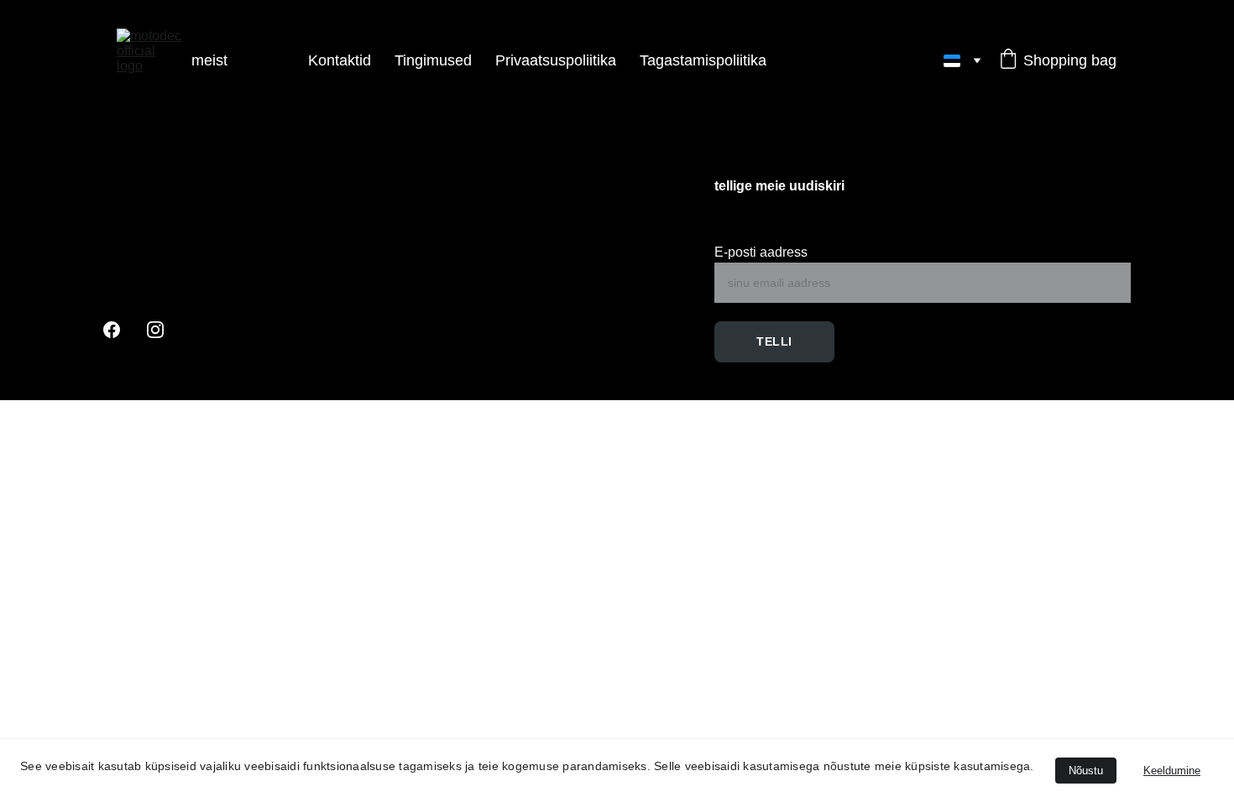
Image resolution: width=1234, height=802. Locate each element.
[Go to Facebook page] (111, 329)
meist (209, 60)
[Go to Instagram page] (155, 329)
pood (268, 60)
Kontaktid (339, 60)
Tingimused (433, 60)
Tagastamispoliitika (703, 60)
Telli (774, 341)
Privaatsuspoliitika (555, 60)
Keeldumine (1171, 770)
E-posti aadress (761, 252)
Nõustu (1086, 770)
